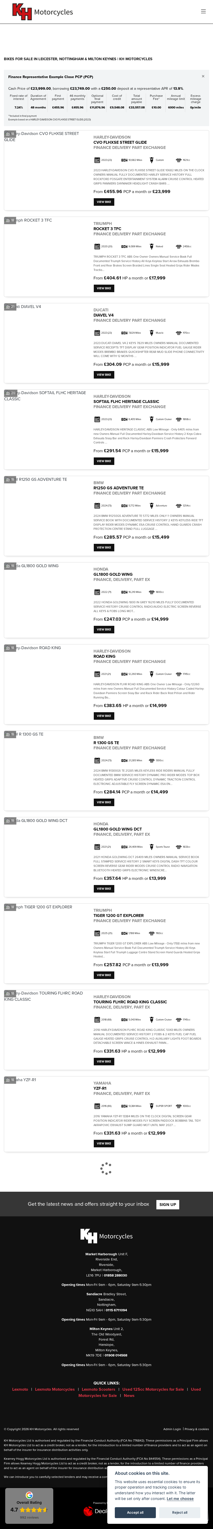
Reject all (179, 1512)
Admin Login (172, 1429)
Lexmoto (20, 1389)
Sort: (12, 33)
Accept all (135, 1512)
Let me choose (180, 1498)
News (129, 1395)
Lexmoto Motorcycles (55, 1389)
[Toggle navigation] (203, 12)
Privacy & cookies (197, 1429)
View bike (104, 202)
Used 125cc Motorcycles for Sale (153, 1389)
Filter (195, 32)
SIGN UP (167, 1204)
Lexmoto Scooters (99, 1389)
